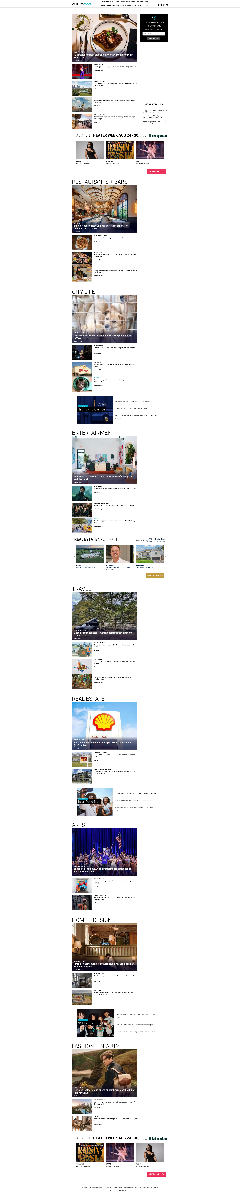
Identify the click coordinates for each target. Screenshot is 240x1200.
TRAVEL (81, 589)
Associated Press (98, 70)
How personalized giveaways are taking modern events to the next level (137, 1016)
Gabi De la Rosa (78, 1096)
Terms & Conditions (144, 1187)
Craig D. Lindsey (78, 482)
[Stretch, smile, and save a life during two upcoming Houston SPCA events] (82, 384)
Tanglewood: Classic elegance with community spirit (131, 408)
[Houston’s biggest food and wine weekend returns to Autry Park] (82, 525)
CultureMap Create (98, 275)
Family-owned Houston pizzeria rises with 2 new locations (114, 238)
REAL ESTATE (88, 699)
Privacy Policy (154, 1187)
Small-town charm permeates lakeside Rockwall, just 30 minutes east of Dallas (136, 809)
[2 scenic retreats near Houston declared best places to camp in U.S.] (104, 616)
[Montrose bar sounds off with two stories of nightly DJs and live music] (104, 460)
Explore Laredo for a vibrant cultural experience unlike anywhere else (135, 793)
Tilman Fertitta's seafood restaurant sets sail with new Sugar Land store (154, 122)
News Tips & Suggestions (95, 1187)
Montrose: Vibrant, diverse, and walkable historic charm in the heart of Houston (136, 417)
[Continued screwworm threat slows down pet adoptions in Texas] (104, 319)
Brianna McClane (78, 60)
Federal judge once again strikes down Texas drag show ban (115, 67)
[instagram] (164, 5)
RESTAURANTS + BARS (99, 182)
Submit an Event (108, 1187)
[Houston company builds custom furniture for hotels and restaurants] (82, 980)
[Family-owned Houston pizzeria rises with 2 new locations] (82, 242)
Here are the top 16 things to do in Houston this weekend (114, 505)
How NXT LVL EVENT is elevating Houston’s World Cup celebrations (137, 1032)
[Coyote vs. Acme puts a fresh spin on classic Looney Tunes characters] (82, 104)
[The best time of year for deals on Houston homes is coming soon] (82, 759)
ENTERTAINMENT (93, 433)
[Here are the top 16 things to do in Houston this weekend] (82, 510)
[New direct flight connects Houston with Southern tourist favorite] (82, 649)
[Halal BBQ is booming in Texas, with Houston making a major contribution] (82, 259)
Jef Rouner (96, 650)
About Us (84, 1187)
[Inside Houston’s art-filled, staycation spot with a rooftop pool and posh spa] (82, 88)
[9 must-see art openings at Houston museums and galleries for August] (82, 885)
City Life (117, 1)
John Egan (76, 748)
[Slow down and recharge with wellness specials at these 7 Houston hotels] (82, 1106)
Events (142, 5)
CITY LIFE (83, 292)
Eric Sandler (97, 122)
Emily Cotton (97, 89)
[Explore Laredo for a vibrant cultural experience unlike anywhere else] (82, 681)
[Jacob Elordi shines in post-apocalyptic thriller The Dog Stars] (82, 493)
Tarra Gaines (77, 874)
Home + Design (111, 5)
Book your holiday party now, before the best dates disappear (135, 1025)
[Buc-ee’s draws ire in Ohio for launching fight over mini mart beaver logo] (82, 369)
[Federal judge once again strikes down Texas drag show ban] (82, 71)
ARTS (78, 825)
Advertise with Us (128, 1187)
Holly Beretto (97, 903)
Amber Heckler (97, 353)
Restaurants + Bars (107, 1)
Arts (146, 1)
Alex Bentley (97, 105)
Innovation (130, 5)
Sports (137, 5)
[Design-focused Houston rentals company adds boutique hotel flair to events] (82, 997)
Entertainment (125, 1)
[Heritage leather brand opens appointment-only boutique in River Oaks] (104, 1073)
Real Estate (140, 1)
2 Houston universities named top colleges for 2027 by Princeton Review (155, 111)
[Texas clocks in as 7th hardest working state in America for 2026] (82, 352)
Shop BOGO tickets (156, 171)
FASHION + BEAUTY (95, 1046)
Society (103, 5)
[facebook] (159, 5)
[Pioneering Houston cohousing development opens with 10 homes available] (82, 776)
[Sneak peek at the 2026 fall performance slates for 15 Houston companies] (104, 852)
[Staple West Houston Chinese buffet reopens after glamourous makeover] (104, 209)
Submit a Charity (118, 1187)
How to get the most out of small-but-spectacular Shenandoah (134, 800)
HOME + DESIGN (92, 920)
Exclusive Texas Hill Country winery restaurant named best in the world (152, 116)
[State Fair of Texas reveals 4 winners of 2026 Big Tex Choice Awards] (82, 666)
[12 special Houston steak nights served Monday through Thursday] (104, 38)
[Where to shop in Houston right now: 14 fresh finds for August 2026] (82, 1123)
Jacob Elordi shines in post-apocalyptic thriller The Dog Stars (115, 489)
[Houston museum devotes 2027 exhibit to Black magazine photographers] (82, 902)
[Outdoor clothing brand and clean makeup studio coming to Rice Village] (82, 121)
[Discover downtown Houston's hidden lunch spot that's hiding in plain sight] (82, 274)
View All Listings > (155, 575)
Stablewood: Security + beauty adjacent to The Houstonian (133, 401)
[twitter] (161, 5)
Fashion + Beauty (121, 5)
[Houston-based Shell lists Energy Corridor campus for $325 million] (104, 726)
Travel (133, 1)
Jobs (136, 1187)
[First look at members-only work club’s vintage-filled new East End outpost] (104, 947)
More (147, 5)
